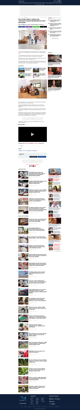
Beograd (42, 398)
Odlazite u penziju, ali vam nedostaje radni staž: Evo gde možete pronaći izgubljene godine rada (38, 191)
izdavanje (20, 150)
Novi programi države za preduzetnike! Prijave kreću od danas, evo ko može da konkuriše (37, 229)
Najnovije (20, 2)
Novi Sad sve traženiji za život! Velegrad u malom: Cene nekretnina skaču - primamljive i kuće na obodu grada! (28, 69)
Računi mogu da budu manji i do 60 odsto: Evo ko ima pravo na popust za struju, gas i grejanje (38, 255)
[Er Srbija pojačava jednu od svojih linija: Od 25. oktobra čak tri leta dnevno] (23, 274)
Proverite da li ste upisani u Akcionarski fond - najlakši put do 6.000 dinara (37, 326)
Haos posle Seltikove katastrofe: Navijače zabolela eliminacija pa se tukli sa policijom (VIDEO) (55, 35)
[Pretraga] (53, 1)
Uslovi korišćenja (51, 406)
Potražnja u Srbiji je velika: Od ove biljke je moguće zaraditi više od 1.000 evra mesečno (37, 387)
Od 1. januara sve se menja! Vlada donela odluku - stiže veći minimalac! (38, 237)
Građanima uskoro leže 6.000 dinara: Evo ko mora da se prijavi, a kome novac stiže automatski (37, 220)
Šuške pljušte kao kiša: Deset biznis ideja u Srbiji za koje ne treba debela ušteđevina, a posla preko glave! (37, 264)
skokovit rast (34, 150)
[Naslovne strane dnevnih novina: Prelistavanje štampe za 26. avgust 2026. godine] (55, 58)
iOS (25, 143)
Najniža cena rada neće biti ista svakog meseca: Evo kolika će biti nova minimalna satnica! (37, 246)
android (28, 143)
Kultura (53, 2)
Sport (31, 2)
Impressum (29, 406)
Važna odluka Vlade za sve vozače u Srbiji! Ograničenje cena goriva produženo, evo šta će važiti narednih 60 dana (38, 291)
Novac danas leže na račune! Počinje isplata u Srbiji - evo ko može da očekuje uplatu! (37, 334)
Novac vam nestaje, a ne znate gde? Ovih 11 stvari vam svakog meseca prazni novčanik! (56, 32)
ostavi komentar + (42, 156)
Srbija (56, 2)
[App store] (51, 399)
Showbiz (34, 2)
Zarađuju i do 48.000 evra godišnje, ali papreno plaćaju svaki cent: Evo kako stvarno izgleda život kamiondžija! (55, 24)
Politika (28, 2)
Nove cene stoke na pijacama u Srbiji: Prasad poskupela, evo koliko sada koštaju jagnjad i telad (38, 343)
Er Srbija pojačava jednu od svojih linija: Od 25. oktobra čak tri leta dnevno (37, 273)
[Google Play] (57, 399)
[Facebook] (55, 1)
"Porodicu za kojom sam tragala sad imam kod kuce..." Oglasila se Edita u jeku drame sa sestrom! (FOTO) (54, 89)
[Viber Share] (29, 27)
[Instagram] (57, 1)
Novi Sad (42, 402)
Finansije (39, 4)
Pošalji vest (38, 406)
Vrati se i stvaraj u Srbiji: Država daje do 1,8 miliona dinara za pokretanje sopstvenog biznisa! (37, 378)
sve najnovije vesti (55, 38)
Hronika (40, 2)
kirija (24, 150)
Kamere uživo (24, 2)
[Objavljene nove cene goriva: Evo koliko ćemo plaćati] (23, 353)
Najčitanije (55, 17)
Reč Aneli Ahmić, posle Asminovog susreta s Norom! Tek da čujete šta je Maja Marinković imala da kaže (55, 76)
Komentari (59, 17)
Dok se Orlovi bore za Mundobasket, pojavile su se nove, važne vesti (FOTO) (56, 28)
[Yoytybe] (59, 1)
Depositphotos (57, 406)
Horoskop (60, 2)
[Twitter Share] (43, 27)
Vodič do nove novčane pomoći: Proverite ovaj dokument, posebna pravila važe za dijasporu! (37, 200)
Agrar (37, 4)
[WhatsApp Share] (36, 27)
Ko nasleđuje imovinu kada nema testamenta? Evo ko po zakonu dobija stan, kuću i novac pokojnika (37, 299)
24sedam (36, 143)
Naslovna (19, 17)
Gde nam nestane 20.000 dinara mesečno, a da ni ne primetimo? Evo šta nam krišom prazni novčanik (37, 282)
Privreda (43, 4)
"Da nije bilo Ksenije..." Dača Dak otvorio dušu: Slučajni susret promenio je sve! (55, 21)
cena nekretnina (29, 150)
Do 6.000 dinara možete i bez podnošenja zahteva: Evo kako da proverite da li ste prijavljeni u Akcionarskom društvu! (37, 174)
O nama (22, 406)
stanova (19, 52)
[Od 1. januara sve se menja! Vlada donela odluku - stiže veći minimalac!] (23, 239)
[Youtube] (35, 166)
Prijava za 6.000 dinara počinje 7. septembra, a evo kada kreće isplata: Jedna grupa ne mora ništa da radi (38, 317)
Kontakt (25, 406)
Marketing (34, 406)
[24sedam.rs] (21, 1)
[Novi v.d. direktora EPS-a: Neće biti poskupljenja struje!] (36, 75)
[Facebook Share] (21, 27)
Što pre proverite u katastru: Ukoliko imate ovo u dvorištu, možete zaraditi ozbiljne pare (38, 361)
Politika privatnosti (44, 406)
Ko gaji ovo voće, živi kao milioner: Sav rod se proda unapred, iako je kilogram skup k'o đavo (37, 369)
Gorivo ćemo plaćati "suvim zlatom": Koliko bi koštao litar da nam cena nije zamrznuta (28, 74)
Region (42, 399)
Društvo (43, 2)
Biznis (50, 2)
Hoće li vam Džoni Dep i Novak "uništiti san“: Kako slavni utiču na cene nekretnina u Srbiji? (43, 69)
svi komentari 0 (33, 156)
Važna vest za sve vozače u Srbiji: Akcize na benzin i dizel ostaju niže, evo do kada (37, 308)
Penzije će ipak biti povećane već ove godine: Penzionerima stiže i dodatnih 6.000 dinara (38, 182)
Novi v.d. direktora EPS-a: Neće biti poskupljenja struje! (43, 74)
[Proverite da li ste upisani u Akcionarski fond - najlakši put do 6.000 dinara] (23, 327)
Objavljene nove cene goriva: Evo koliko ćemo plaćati (37, 352)
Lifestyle (47, 2)
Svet (37, 2)
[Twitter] (60, 1)
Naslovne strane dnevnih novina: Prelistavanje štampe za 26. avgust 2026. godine (54, 64)
